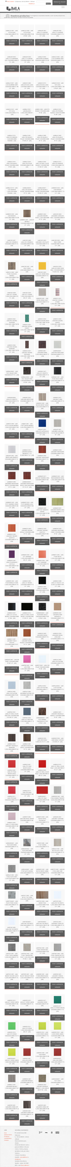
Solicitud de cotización (60, 2)
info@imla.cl (32, 3)
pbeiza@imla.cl (24, 1157)
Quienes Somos (8, 1134)
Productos (6, 1136)
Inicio (5, 1133)
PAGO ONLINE (10, 1)
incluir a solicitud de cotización (11, 42)
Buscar (48, 4)
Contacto (6, 1140)
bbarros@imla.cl (25, 1165)
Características (7, 1138)
